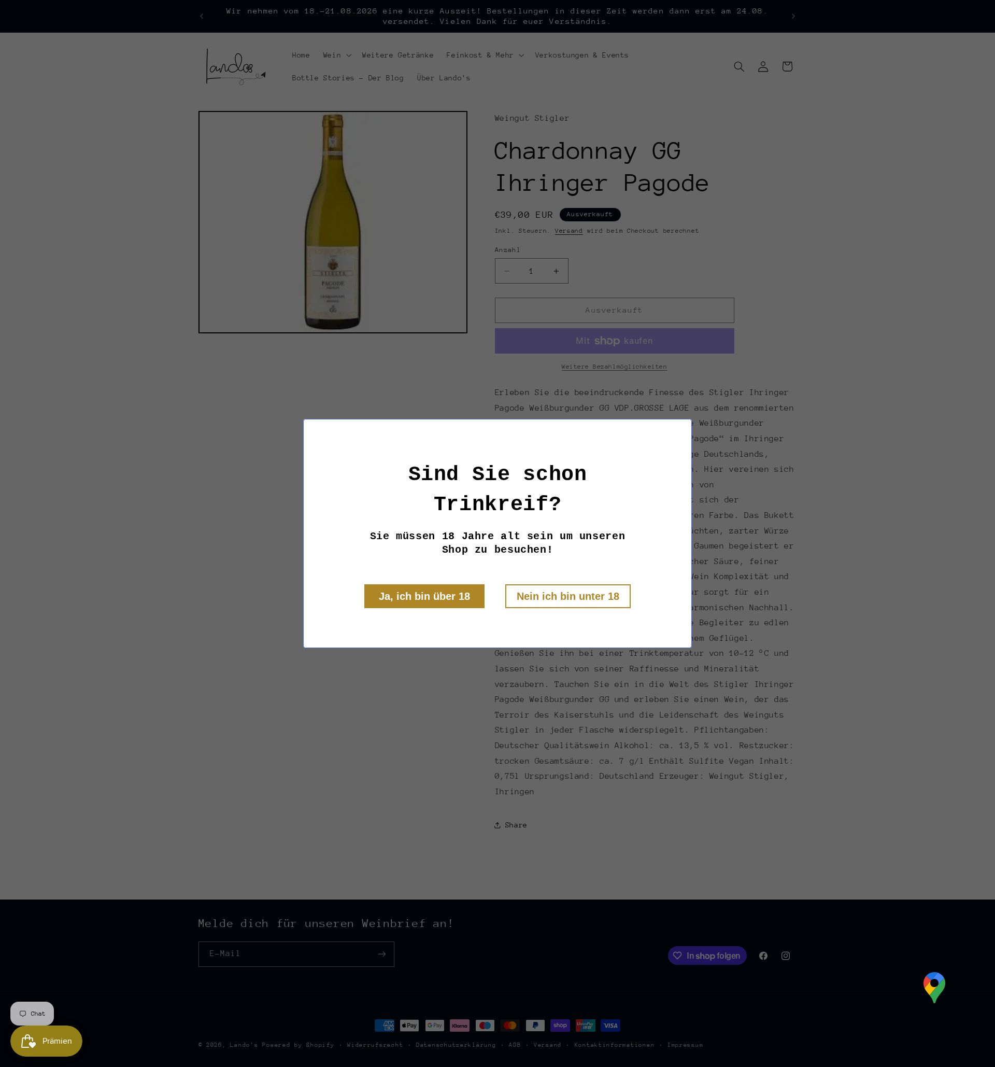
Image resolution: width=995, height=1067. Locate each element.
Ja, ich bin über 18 (424, 596)
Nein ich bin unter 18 (568, 596)
